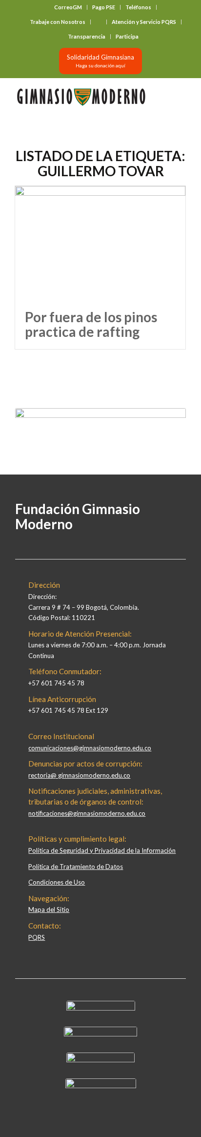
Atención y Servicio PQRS (144, 22)
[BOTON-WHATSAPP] (100, 1085)
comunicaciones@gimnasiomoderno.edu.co (89, 748)
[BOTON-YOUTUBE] (100, 1060)
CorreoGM (68, 7)
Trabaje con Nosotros (57, 22)
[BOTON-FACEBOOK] (100, 1008)
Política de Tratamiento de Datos (75, 866)
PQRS (36, 937)
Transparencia (86, 36)
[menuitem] (68, 7)
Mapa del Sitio (48, 909)
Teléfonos (138, 7)
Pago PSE (103, 7)
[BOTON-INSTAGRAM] (100, 1034)
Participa (127, 36)
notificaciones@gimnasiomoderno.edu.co (86, 813)
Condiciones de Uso (56, 882)
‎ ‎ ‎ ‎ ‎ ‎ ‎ (98, 22)
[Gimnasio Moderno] (83, 97)
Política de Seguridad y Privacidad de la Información (102, 850)
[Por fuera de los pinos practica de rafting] (100, 243)
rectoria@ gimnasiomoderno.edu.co (79, 775)
